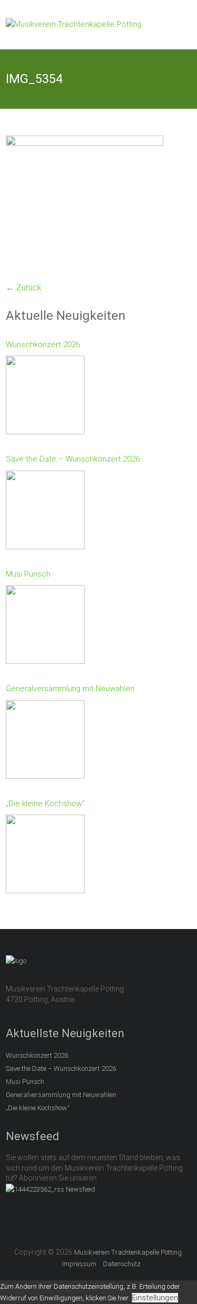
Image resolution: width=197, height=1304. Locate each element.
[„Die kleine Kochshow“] (45, 857)
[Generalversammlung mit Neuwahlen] (45, 742)
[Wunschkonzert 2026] (45, 398)
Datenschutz (122, 1264)
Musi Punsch (28, 574)
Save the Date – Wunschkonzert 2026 (73, 459)
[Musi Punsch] (45, 627)
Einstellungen (155, 1297)
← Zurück (24, 288)
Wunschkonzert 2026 (43, 344)
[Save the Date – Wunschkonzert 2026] (45, 513)
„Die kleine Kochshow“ (45, 803)
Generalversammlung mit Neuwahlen (70, 688)
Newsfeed (80, 1189)
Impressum (79, 1264)
